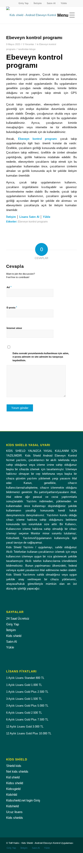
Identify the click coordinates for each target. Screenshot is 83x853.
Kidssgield (13, 789)
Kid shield (13, 777)
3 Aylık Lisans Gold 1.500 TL (24, 698)
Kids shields (14, 817)
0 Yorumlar (28, 44)
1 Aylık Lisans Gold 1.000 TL (24, 685)
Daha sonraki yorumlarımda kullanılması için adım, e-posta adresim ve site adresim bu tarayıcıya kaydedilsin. (41, 357)
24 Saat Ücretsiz (17, 618)
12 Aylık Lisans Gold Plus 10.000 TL (28, 733)
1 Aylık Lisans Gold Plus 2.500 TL (27, 691)
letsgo (32, 49)
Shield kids (13, 766)
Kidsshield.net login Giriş (23, 800)
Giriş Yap (24, 3)
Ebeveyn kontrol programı (33, 221)
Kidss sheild (14, 783)
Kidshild (11, 794)
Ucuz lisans (14, 812)
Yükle (64, 3)
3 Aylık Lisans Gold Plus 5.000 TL (27, 705)
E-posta (12, 307)
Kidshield (12, 806)
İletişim (38, 3)
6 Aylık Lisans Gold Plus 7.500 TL (27, 719)
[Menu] (65, 15)
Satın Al (51, 3)
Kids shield (13, 636)
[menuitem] (23, 3)
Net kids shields (17, 771)
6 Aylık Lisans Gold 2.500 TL (24, 712)
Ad (9, 287)
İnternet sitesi (14, 328)
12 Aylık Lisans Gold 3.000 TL (24, 726)
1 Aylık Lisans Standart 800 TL (25, 677)
